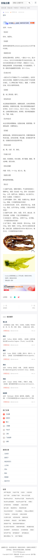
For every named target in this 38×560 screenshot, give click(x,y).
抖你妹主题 (15, 514)
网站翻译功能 (30, 526)
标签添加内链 (16, 517)
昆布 (4, 15)
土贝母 (6, 465)
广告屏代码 (7, 514)
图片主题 (6, 508)
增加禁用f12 (14, 508)
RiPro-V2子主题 (26, 495)
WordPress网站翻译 (9, 501)
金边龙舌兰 (7, 461)
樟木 (5, 473)
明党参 (6, 477)
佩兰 (6, 422)
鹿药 (4, 350)
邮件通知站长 (25, 533)
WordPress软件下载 (21, 501)
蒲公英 (5, 322)
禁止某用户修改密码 (9, 526)
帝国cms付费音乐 (29, 511)
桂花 (4, 336)
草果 (4, 379)
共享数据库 (16, 505)
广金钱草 (7, 437)
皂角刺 (5, 308)
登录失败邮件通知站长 (19, 523)
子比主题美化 (18, 511)
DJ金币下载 (16, 492)
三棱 (6, 433)
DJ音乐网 (29, 492)
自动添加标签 (15, 530)
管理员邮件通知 (20, 526)
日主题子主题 (7, 517)
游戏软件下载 (7, 523)
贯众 (33, 308)
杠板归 (7, 418)
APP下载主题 (7, 492)
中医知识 (16, 8)
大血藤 (7, 414)
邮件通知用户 (16, 533)
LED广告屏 (6, 495)
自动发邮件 (7, 530)
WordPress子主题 (19, 498)
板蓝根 (5, 393)
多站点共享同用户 (8, 511)
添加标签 (14, 520)
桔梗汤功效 (25, 517)
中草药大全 (23, 8)
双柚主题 (5, 3)
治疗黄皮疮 (7, 520)
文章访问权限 (23, 514)
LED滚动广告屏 (16, 495)
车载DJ (32, 530)
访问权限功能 (24, 530)
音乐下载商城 (18, 536)
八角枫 (7, 426)
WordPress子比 (30, 498)
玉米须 (6, 453)
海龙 (4, 364)
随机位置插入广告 (8, 536)
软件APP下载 (7, 533)
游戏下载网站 (22, 520)
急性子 (6, 457)
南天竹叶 (7, 481)
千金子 (7, 430)
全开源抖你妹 (7, 505)
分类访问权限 (24, 505)
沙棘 (6, 441)
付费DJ (30, 501)
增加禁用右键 (22, 508)
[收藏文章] (10, 297)
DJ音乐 (23, 492)
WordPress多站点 (8, 498)
